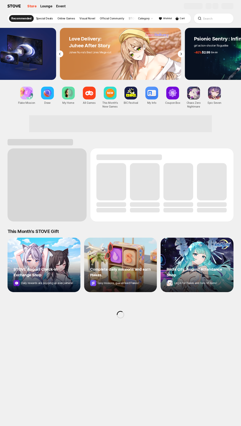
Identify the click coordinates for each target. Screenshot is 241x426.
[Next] (181, 53)
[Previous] (59, 53)
